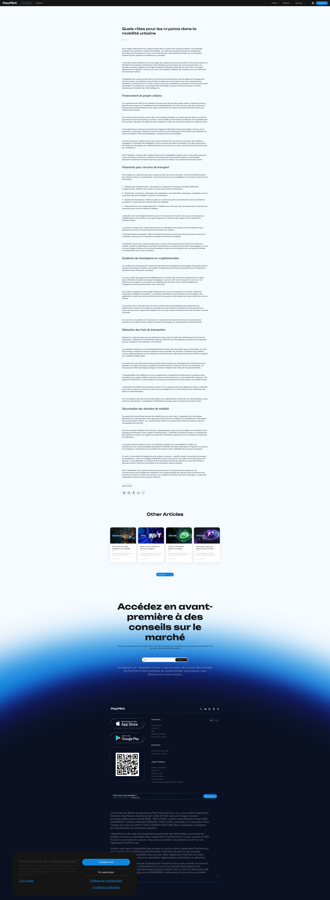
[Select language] (313, 3)
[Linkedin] (138, 493)
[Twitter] (201, 709)
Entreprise (286, 3)
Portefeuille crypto (156, 725)
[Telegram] (124, 493)
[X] (143, 493)
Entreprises (39, 3)
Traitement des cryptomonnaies (160, 751)
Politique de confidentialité (158, 767)
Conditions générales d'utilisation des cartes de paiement (167, 782)
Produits (274, 3)
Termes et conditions (157, 779)
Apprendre (298, 3)
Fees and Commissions (157, 776)
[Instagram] (129, 493)
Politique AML (155, 770)
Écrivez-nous (211, 796)
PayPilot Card (155, 728)
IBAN (152, 731)
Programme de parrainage (158, 734)
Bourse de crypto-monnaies (159, 737)
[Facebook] (133, 493)
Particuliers (26, 3)
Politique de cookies (156, 773)
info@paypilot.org (135, 797)
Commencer (322, 3)
